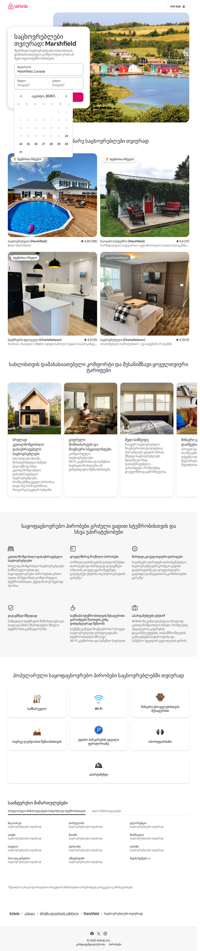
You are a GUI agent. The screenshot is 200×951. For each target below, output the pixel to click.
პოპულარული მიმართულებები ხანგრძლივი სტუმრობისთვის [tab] (47, 811)
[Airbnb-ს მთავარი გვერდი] (18, 6)
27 (43, 144)
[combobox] (48, 71)
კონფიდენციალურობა (90, 944)
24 (20, 144)
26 (36, 144)
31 (20, 152)
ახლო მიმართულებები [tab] (106, 811)
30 (66, 144)
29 (58, 144)
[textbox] (31, 85)
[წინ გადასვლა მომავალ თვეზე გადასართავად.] (66, 96)
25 (28, 144)
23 (66, 136)
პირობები (115, 944)
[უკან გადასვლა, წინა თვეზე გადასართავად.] (21, 96)
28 (51, 144)
